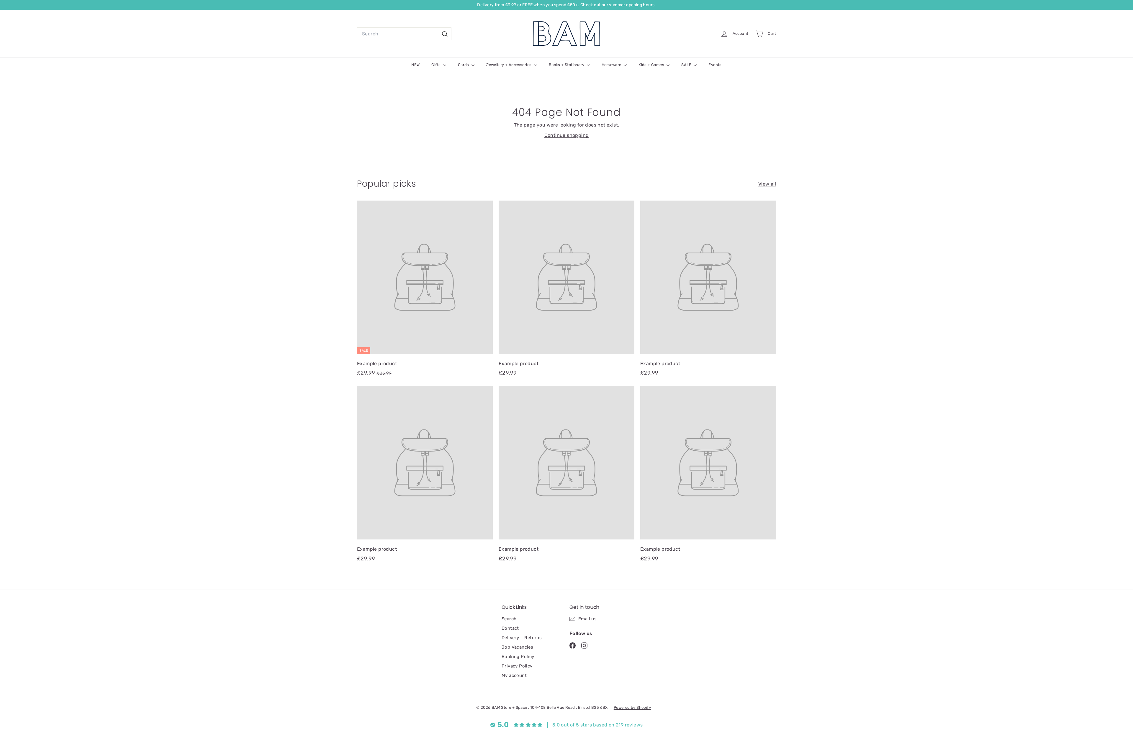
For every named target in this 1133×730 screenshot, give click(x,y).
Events (714, 65)
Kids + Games (651, 65)
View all (767, 184)
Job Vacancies (517, 647)
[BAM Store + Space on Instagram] (584, 645)
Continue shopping (566, 135)
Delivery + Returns (522, 637)
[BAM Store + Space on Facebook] (572, 645)
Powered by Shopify (632, 707)
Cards (464, 65)
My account (514, 675)
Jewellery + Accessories (509, 65)
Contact (510, 628)
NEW (415, 65)
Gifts (436, 65)
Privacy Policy (517, 666)
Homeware (612, 65)
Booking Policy (518, 656)
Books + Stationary (567, 65)
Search (509, 618)
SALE (686, 65)
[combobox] (404, 33)
